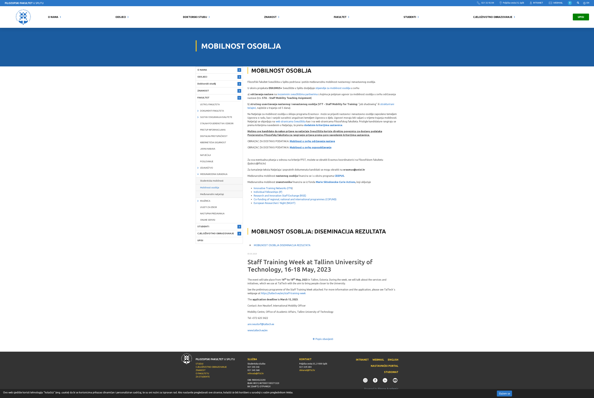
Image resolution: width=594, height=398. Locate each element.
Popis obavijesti (324, 339)
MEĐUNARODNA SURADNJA (213, 174)
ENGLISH (393, 359)
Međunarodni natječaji (212, 194)
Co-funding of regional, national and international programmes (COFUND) (295, 199)
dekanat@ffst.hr (307, 370)
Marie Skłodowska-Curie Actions (335, 182)
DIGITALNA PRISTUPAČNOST (214, 136)
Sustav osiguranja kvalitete (216, 117)
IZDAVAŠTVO (206, 168)
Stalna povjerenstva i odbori (216, 123)
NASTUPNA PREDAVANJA (212, 213)
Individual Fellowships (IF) (268, 192)
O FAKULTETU (202, 373)
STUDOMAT (391, 372)
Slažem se (504, 393)
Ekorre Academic (388, 388)
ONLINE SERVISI (207, 220)
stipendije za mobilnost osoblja (333, 88)
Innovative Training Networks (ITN (273, 188)
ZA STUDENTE (203, 376)
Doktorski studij (195, 17)
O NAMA (53, 17)
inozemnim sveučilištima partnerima (298, 94)
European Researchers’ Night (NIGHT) (274, 203)
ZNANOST (270, 17)
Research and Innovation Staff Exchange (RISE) (280, 195)
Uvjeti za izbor (208, 207)
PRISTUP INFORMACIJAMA (213, 130)
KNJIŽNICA (205, 201)
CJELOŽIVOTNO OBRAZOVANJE (492, 17)
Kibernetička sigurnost (213, 142)
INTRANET (538, 3)
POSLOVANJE (206, 161)
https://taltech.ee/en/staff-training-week (283, 293)
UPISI (581, 17)
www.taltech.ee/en (258, 330)
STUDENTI (410, 17)
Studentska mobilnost (212, 180)
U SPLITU (24, 3)
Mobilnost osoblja (209, 187)
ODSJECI (120, 17)
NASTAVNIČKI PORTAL (384, 365)
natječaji (205, 155)
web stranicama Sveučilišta (291, 121)
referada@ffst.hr (256, 373)
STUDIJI (199, 363)
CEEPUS (339, 175)
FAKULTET (340, 17)
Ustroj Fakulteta (210, 104)
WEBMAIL (558, 3)
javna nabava (207, 149)
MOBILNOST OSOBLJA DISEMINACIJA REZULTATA (282, 245)
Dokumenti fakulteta (212, 111)
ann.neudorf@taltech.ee (261, 324)
